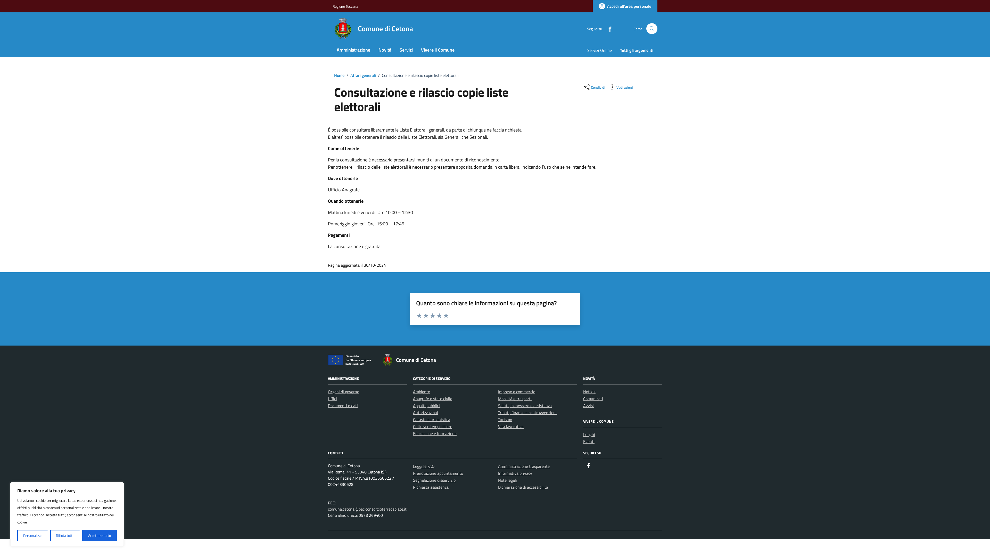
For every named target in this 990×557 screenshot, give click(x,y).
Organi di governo (343, 392)
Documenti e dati (343, 406)
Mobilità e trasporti (515, 399)
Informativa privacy (515, 473)
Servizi (406, 49)
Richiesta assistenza (431, 487)
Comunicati (593, 399)
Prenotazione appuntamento (438, 473)
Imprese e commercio (516, 392)
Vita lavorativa (511, 426)
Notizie (589, 392)
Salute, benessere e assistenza (525, 406)
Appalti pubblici (426, 406)
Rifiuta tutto (65, 535)
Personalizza (32, 535)
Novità (384, 49)
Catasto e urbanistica (431, 419)
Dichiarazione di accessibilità (523, 487)
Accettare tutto (99, 535)
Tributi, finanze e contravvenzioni (527, 412)
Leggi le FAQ (424, 466)
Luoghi (589, 434)
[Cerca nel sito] (651, 28)
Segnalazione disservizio (434, 480)
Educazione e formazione (435, 433)
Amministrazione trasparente (524, 466)
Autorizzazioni (425, 412)
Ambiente (421, 392)
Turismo (505, 419)
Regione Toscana (345, 6)
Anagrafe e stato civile (432, 399)
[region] (67, 514)
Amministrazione (353, 49)
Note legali (507, 480)
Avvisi (588, 406)
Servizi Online (599, 50)
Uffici (332, 399)
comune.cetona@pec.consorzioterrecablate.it (367, 509)
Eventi (589, 441)
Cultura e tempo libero (432, 426)
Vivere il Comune (438, 49)
